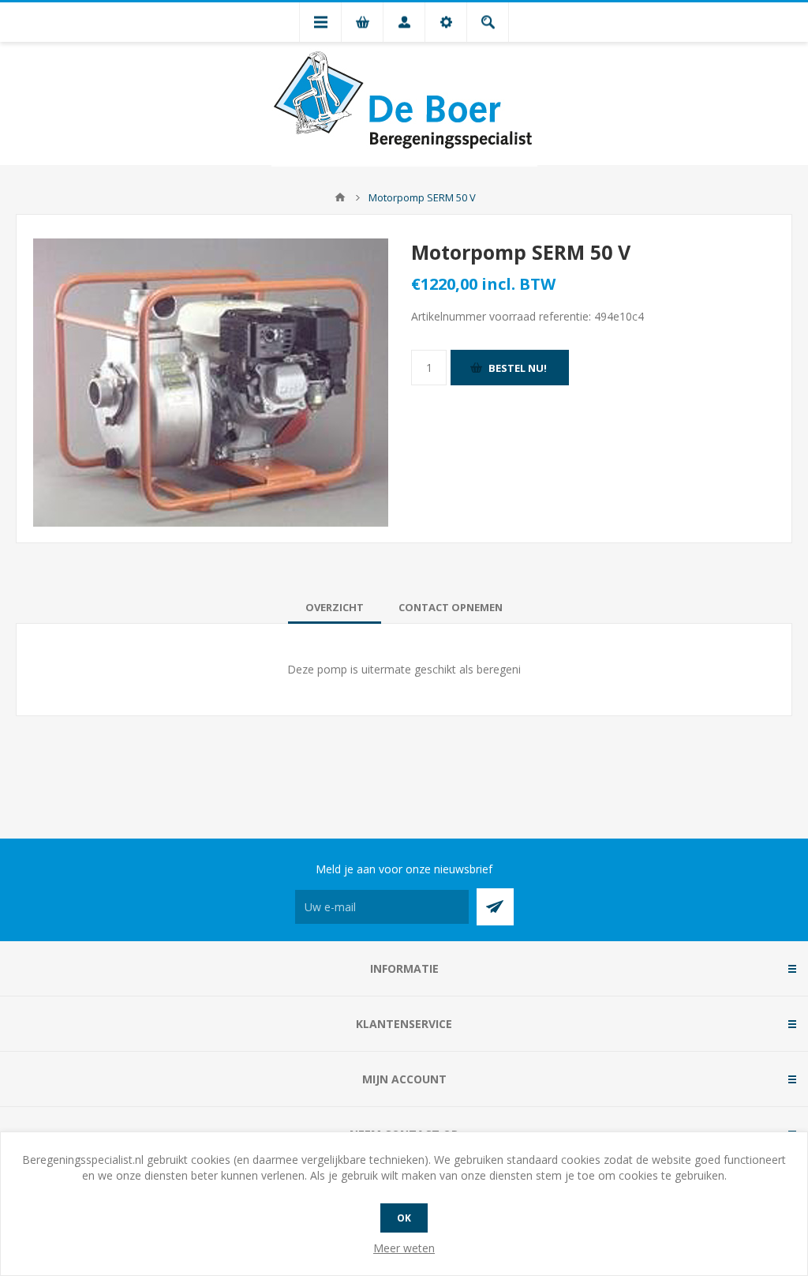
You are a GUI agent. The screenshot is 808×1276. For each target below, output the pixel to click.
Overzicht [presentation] (334, 607)
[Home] (340, 197)
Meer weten (404, 1247)
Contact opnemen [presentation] (450, 607)
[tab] (334, 607)
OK (404, 1218)
